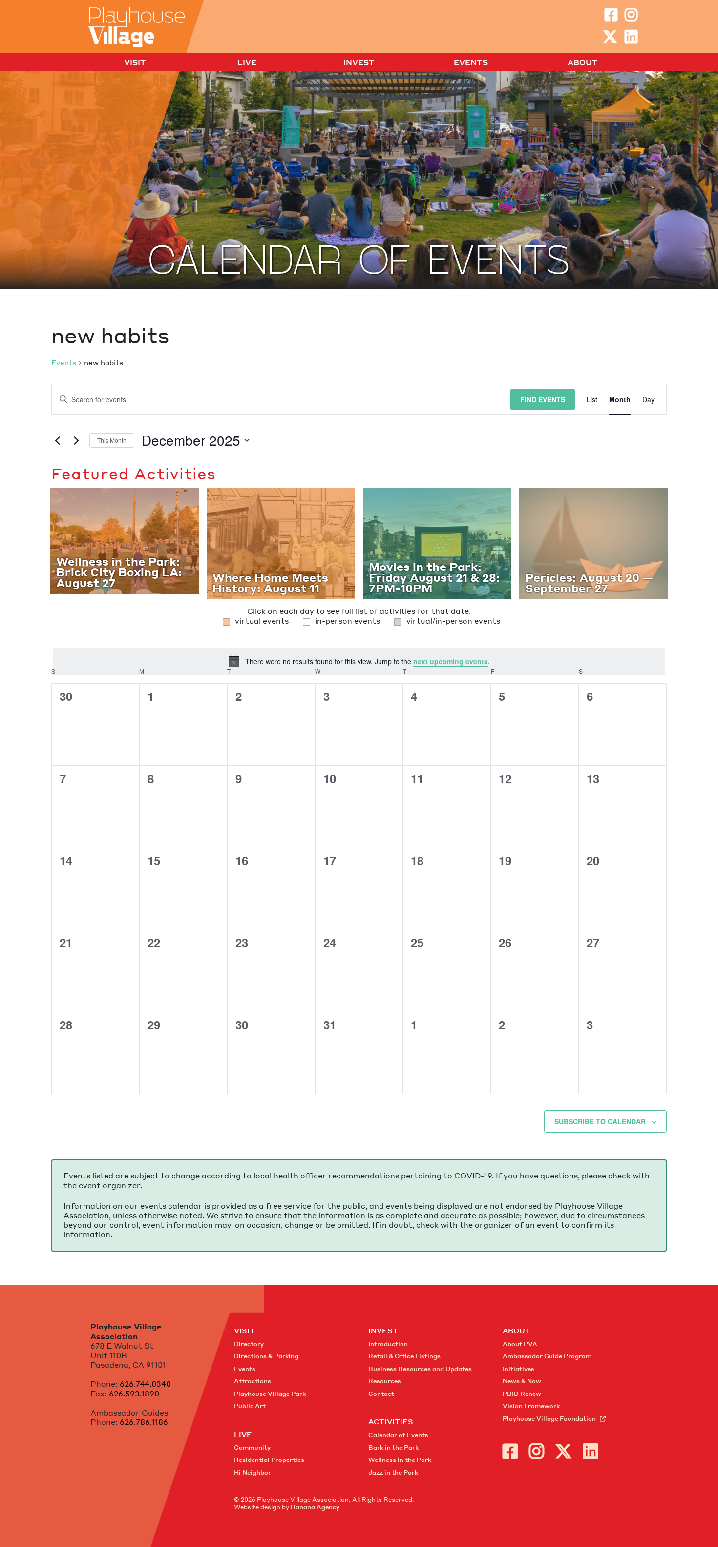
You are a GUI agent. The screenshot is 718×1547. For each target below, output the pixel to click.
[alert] (359, 661)
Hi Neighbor (252, 1472)
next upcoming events (450, 661)
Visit (135, 62)
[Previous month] (57, 440)
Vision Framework (531, 1406)
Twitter (610, 36)
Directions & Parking (266, 1356)
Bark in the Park (393, 1447)
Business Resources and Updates (420, 1369)
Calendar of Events (398, 1434)
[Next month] (76, 440)
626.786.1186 (144, 1422)
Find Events (542, 399)
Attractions (252, 1381)
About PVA (520, 1344)
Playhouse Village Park (270, 1393)
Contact (381, 1393)
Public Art (250, 1406)
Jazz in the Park (393, 1472)
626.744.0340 (145, 1384)
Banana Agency (315, 1507)
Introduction (388, 1344)
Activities (390, 1421)
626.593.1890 (134, 1393)
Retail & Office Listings (404, 1356)
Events (471, 62)
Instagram (631, 14)
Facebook (611, 14)
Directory (249, 1344)
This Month (112, 440)
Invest (359, 62)
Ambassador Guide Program (547, 1356)
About (583, 62)
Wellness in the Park (399, 1459)
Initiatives (518, 1369)
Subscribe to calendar (600, 1121)
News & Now (522, 1381)
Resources (384, 1381)
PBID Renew (522, 1393)
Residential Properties (269, 1459)
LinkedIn (631, 36)
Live (246, 62)
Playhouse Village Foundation (549, 1418)
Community (252, 1447)
